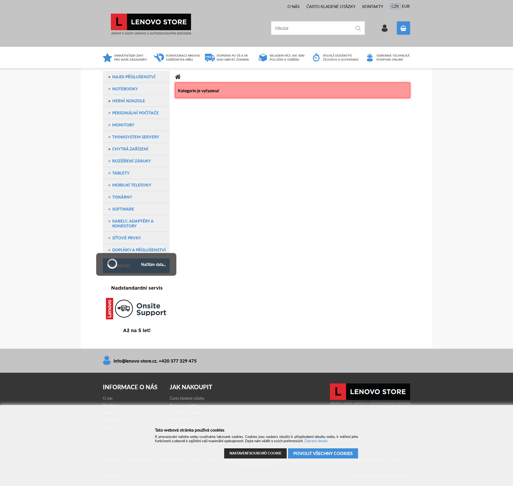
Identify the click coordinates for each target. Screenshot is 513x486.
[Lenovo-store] (370, 403)
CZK (395, 6)
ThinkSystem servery (135, 136)
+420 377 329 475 (178, 361)
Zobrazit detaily (316, 441)
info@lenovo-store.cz (135, 361)
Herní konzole (128, 100)
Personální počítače (135, 112)
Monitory (123, 124)
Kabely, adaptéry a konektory (132, 223)
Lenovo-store (151, 24)
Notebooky (125, 88)
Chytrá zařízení (130, 148)
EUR (406, 6)
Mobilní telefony (131, 184)
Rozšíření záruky (131, 160)
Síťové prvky (126, 237)
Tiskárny (122, 197)
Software (123, 209)
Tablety (121, 172)
